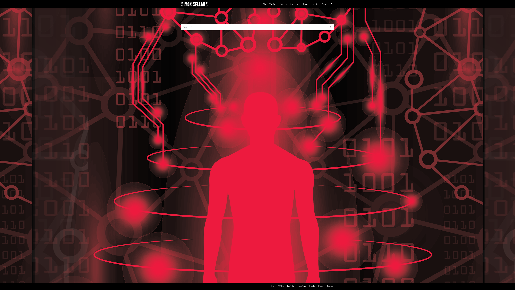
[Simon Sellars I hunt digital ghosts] (194, 4)
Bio (264, 4)
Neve (184, 286)
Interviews (294, 4)
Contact (325, 4)
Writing (272, 4)
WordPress (209, 286)
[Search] (332, 4)
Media (315, 4)
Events (306, 4)
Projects (283, 4)
